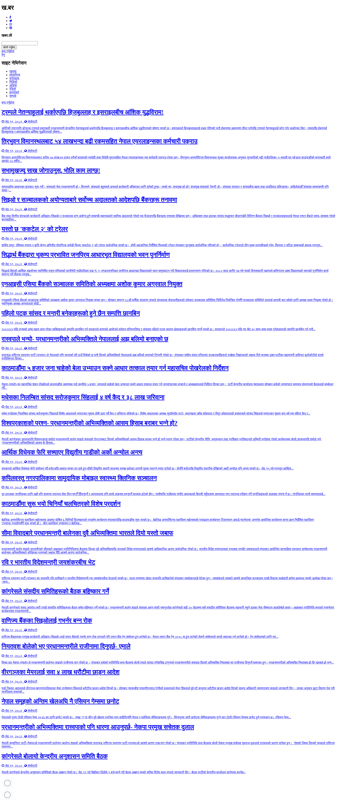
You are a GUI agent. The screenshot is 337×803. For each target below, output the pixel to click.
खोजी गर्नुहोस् (9, 47)
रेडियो (12, 88)
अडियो (13, 85)
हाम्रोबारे (14, 92)
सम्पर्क (12, 95)
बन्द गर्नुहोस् (8, 51)
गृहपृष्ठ (13, 71)
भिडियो (13, 81)
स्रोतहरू (14, 78)
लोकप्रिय (14, 74)
